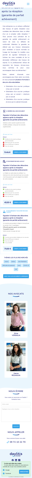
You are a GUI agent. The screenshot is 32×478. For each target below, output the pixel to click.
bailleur (13, 261)
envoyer (16, 426)
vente (19, 265)
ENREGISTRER (24, 471)
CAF (16, 269)
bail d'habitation (22, 261)
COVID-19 (26, 265)
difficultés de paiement (9, 265)
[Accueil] (9, 4)
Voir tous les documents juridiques (16, 276)
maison (6, 261)
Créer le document (20, 152)
